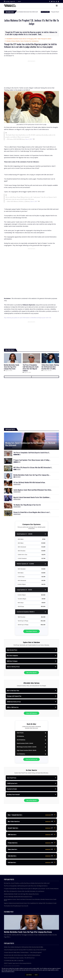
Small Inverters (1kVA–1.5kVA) (25, 743)
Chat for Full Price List (31, 759)
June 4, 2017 (28, 139)
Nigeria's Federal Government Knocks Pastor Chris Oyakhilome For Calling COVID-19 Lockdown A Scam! (30, 903)
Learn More (29, 974)
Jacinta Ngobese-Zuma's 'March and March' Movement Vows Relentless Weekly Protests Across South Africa (30, 900)
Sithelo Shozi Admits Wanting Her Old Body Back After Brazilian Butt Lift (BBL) (23, 947)
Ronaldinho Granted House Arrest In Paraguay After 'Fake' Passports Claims (28, 38)
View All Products (31, 713)
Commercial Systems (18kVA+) (26, 611)
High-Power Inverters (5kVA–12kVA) (26, 750)
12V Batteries (20, 736)
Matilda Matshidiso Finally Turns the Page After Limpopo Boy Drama (21, 894)
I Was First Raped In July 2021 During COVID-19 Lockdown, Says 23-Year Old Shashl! (25, 949)
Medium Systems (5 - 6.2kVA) (25, 563)
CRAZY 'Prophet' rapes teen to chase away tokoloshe (17, 963)
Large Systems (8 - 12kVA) (24, 589)
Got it (36, 974)
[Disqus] (31, 402)
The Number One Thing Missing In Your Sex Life (16, 906)
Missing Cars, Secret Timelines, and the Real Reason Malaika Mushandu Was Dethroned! (27, 883)
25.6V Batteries (21, 739)
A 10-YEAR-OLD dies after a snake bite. (14, 960)
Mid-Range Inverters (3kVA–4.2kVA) (26, 747)
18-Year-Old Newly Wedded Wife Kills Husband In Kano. (18, 896)
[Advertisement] (31, 74)
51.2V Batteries (21, 754)
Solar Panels (20, 732)
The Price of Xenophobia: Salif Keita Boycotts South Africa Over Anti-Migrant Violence (25, 886)
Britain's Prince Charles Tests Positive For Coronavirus (22, 41)
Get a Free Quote (31, 672)
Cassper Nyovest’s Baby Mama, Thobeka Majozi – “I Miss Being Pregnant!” (23, 952)
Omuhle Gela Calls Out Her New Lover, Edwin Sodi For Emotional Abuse (22, 955)
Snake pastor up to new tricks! (12, 966)
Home (19, 1)
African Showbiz (23, 12)
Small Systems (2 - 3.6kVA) (24, 534)
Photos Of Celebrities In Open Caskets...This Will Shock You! (19, 958)
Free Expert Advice (31, 631)
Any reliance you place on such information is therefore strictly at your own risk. (27, 317)
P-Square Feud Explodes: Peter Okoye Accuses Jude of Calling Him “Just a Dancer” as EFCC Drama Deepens (31, 888)
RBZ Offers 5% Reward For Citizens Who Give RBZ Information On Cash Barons (24, 891)
